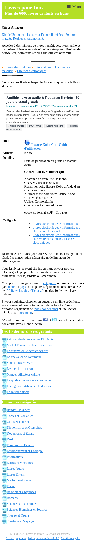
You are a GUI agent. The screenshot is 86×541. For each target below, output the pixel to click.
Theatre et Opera (18, 515)
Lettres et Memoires (20, 462)
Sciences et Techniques (22, 503)
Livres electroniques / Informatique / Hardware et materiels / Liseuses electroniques (56, 238)
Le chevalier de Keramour (24, 357)
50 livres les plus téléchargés (25, 290)
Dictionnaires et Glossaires (24, 427)
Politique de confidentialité (43, 538)
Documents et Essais (20, 433)
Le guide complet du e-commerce (29, 380)
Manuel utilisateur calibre (23, 374)
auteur (11, 287)
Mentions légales (70, 538)
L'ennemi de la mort (20, 368)
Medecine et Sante (19, 480)
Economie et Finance (20, 445)
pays (23, 287)
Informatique (42, 67)
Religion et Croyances (21, 492)
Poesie (11, 486)
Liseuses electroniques (31, 71)
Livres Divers (16, 474)
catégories (49, 283)
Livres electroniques (17, 67)
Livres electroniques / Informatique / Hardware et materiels (56, 229)
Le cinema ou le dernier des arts (27, 351)
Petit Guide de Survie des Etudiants (30, 339)
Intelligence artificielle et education (29, 386)
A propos (21, 538)
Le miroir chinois (18, 392)
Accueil (10, 538)
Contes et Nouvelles (20, 416)
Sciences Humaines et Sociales (27, 509)
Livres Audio (15, 468)
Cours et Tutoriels (18, 421)
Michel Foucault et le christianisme (29, 345)
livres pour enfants (46, 309)
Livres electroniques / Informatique (55, 223)
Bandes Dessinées (18, 410)
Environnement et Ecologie (25, 451)
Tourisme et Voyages (20, 521)
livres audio (24, 313)
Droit (10, 439)
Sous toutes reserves (20, 363)
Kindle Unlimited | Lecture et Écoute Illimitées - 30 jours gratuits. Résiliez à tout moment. (39, 36)
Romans (12, 498)
